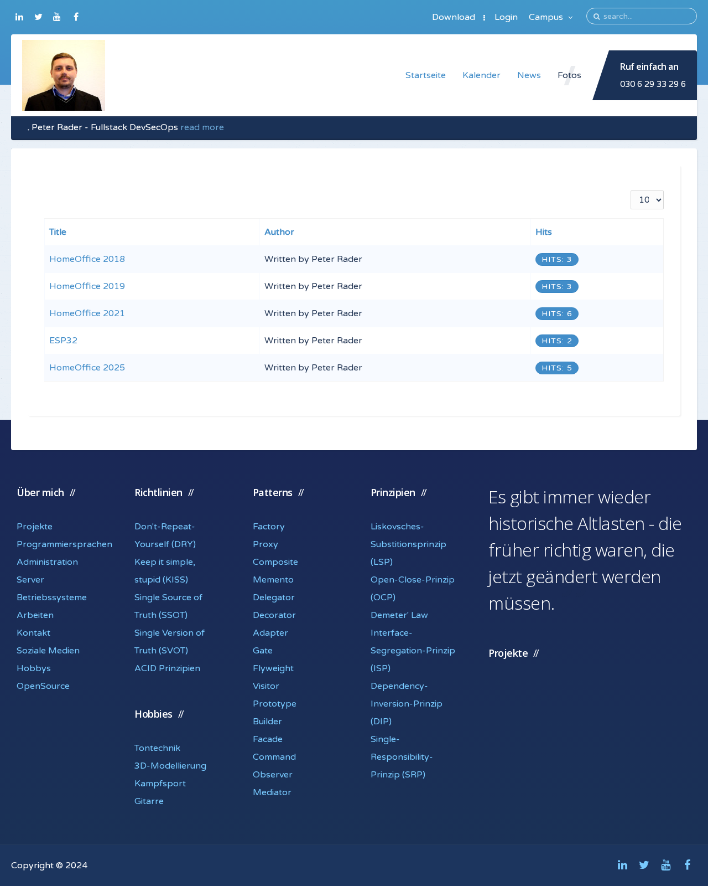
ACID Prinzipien (167, 668)
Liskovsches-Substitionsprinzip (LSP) (408, 544)
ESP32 (63, 340)
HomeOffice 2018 (87, 259)
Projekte (35, 526)
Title (57, 232)
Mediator (272, 792)
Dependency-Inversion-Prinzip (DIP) (406, 704)
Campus (547, 17)
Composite (275, 562)
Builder (267, 721)
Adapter (270, 632)
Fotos (569, 75)
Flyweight (273, 668)
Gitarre (149, 801)
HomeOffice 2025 (87, 367)
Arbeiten (35, 615)
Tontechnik (157, 748)
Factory (269, 526)
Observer (273, 774)
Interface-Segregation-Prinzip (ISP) (413, 650)
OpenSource (43, 686)
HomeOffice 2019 (87, 286)
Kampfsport (160, 783)
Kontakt (33, 632)
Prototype (274, 703)
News (529, 75)
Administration (47, 562)
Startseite (425, 75)
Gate (263, 650)
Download (453, 17)
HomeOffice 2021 (87, 313)
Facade (268, 739)
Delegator (274, 597)
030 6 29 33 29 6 (653, 84)
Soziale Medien (48, 650)
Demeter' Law (399, 615)
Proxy (265, 544)
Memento (273, 579)
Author (279, 232)
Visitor (266, 686)
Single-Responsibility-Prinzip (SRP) (402, 757)
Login (506, 17)
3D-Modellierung (170, 765)
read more (202, 127)
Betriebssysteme (52, 597)
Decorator (274, 615)
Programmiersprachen (64, 544)
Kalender (481, 75)
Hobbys (34, 668)
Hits (543, 232)
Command (274, 757)
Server (30, 579)
